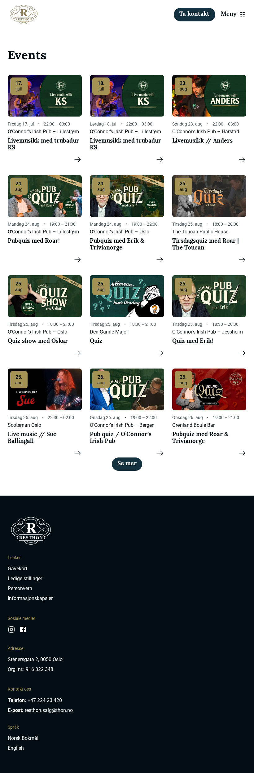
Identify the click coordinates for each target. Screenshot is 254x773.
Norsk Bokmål (23, 738)
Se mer (127, 464)
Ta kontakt (194, 14)
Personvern (20, 588)
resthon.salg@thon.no (49, 710)
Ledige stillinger (25, 578)
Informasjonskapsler (30, 598)
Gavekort (17, 569)
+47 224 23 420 (45, 700)
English (16, 748)
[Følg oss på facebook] (23, 632)
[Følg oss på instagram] (11, 632)
